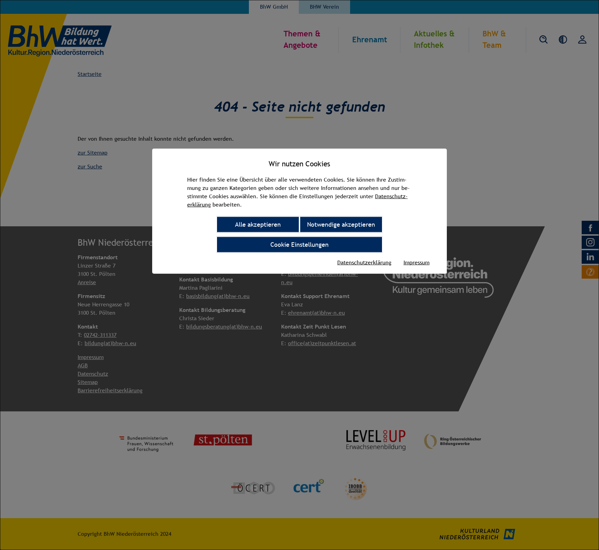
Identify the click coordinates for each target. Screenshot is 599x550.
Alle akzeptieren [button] (258, 224)
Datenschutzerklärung (364, 262)
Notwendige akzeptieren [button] (341, 224)
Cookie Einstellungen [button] (299, 244)
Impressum (416, 262)
